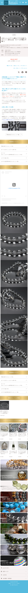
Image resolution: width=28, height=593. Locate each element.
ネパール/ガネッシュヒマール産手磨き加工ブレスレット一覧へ (12, 154)
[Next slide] (27, 21)
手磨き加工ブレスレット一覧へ (13, 134)
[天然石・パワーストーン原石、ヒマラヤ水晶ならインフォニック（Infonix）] (11, 1)
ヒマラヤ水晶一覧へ (5, 158)
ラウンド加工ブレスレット (8, 119)
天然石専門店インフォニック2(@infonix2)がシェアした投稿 (14, 203)
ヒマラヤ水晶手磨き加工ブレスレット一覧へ (10, 161)
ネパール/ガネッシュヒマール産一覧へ (9, 149)
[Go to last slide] (1, 21)
